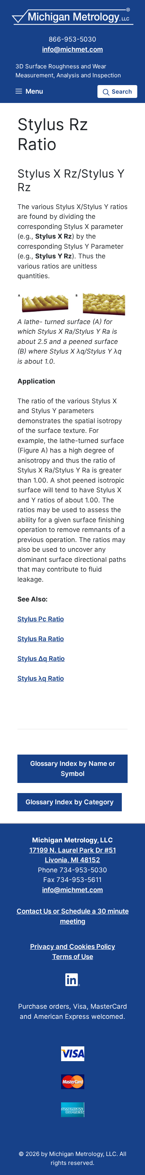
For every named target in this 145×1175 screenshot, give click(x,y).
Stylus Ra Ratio (40, 639)
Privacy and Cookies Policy (72, 946)
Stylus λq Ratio (40, 678)
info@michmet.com (72, 49)
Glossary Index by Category (70, 802)
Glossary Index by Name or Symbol (72, 769)
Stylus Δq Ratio (41, 658)
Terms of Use (72, 957)
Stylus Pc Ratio (40, 619)
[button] (117, 91)
